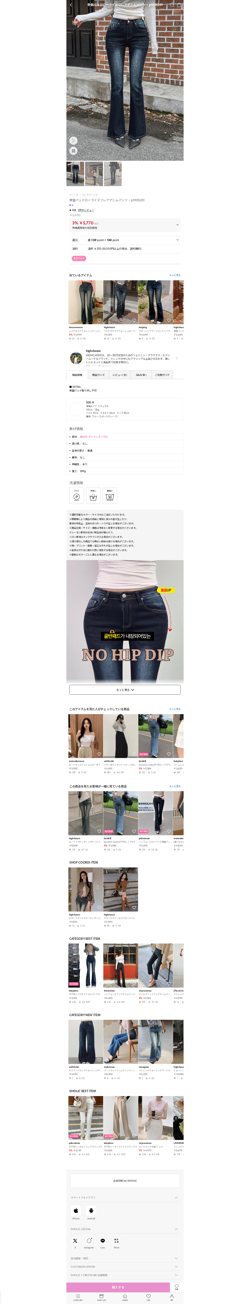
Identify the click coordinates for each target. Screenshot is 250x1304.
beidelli (142, 761)
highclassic (109, 327)
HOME (125, 1300)
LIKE (148, 1300)
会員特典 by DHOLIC (125, 1180)
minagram (144, 1067)
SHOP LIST (101, 1300)
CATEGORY (78, 1300)
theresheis (109, 991)
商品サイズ (98, 375)
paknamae (144, 838)
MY (172, 1300)
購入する (118, 1287)
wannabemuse (76, 761)
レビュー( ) (119, 375)
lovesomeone (76, 327)
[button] (178, 76)
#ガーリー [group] (79, 258)
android (91, 1218)
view (176, 358)
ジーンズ (73, 194)
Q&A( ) (141, 375)
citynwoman (145, 991)
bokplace (73, 991)
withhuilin (109, 761)
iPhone (75, 1218)
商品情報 (77, 375)
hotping (143, 327)
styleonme (109, 1067)
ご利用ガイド (162, 375)
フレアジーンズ (89, 194)
